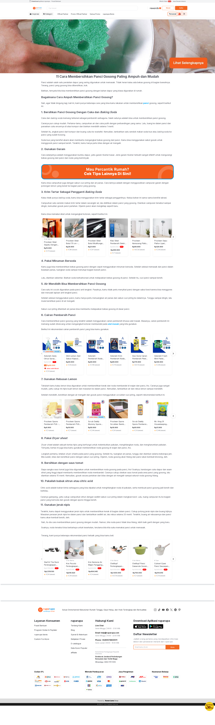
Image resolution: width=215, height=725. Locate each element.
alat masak (113, 324)
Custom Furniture (41, 639)
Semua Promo (95, 14)
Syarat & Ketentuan (79, 634)
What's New (165, 1)
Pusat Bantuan (56, 1)
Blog (73, 630)
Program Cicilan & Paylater (45, 630)
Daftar (181, 8)
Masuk (168, 8)
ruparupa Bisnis (108, 14)
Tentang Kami (77, 625)
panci (146, 103)
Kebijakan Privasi (78, 639)
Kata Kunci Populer (79, 648)
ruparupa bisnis (41, 634)
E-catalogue (76, 643)
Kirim (172, 647)
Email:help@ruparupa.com (107, 633)
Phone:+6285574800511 (106, 640)
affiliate (74, 652)
